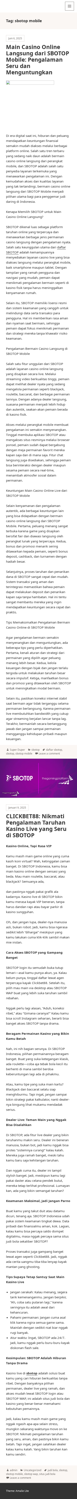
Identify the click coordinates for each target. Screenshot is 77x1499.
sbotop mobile (23, 753)
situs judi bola (47, 1474)
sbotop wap (31, 1474)
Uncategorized (32, 1470)
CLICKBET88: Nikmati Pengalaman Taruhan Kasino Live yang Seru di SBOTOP (36, 825)
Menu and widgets (69, 10)
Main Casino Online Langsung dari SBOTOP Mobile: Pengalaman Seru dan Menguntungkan (37, 59)
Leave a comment (49, 753)
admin (13, 1470)
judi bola (53, 1470)
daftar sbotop (54, 750)
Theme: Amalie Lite (17, 1491)
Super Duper (17, 750)
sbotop (35, 750)
